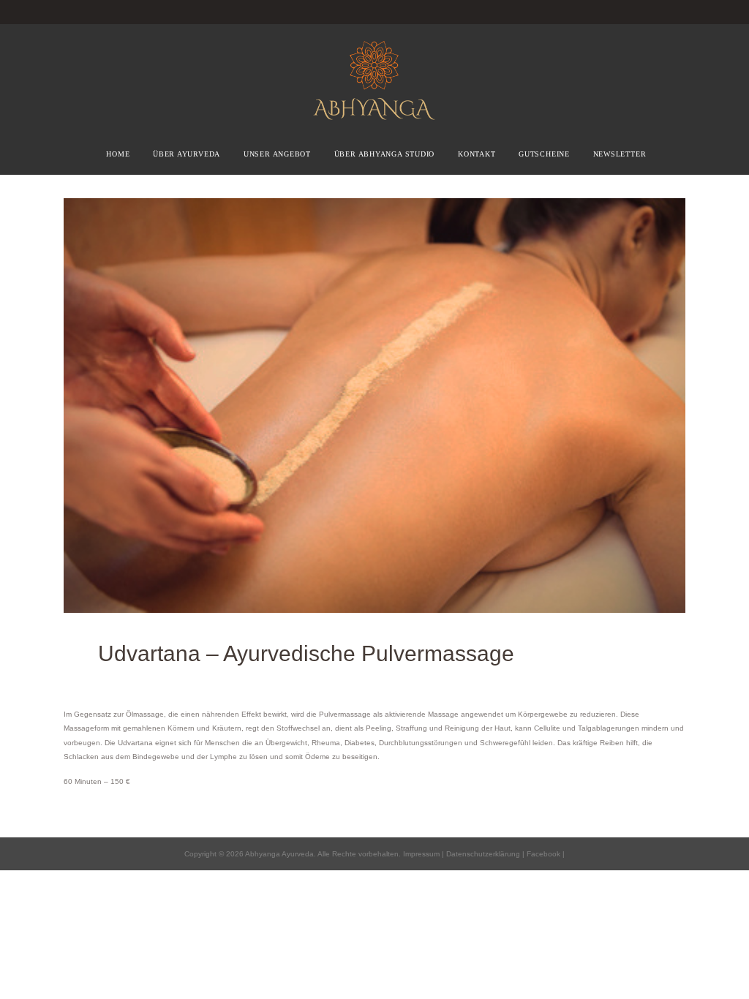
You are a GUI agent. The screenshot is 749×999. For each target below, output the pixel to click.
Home (117, 154)
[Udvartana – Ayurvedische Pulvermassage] (374, 405)
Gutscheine (544, 154)
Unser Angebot (277, 154)
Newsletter (620, 154)
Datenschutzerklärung (483, 854)
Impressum (421, 854)
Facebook (542, 854)
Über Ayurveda (186, 154)
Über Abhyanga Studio (384, 154)
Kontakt (476, 154)
